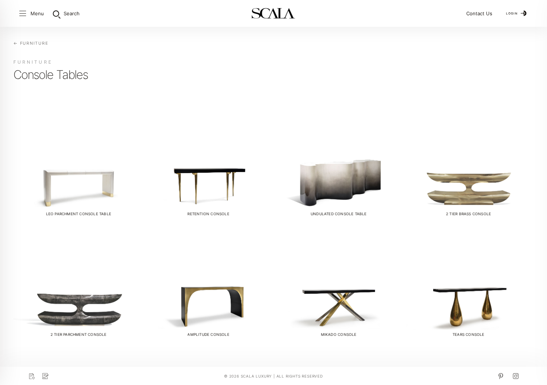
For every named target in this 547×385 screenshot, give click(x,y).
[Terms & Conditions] (45, 376)
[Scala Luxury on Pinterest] (500, 376)
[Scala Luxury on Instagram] (515, 376)
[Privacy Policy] (31, 376)
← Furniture (30, 43)
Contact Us (479, 13)
